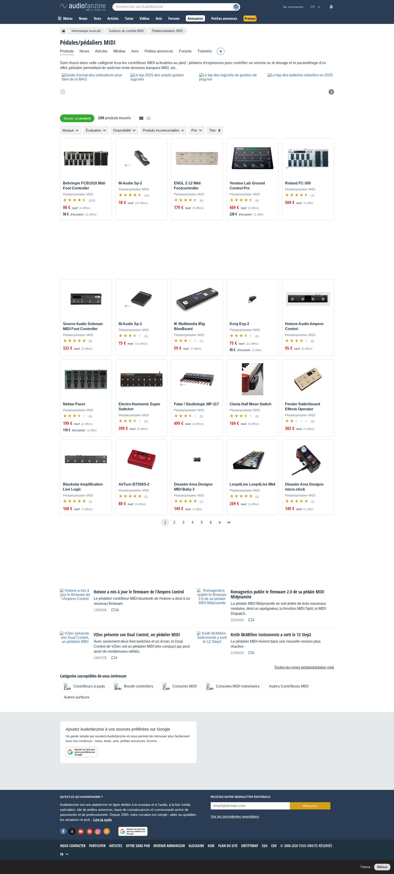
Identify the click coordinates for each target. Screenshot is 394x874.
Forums (185, 51)
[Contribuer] (221, 51)
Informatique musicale (86, 31)
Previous (62, 91)
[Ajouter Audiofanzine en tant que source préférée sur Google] (82, 752)
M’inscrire (310, 806)
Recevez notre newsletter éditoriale (240, 797)
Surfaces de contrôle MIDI (126, 31)
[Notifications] (331, 7)
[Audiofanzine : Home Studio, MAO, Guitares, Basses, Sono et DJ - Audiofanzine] (83, 7)
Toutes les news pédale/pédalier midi (304, 667)
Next (331, 92)
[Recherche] (236, 7)
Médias (119, 51)
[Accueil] (63, 31)
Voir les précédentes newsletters (235, 816)
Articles (101, 51)
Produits (67, 51)
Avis (135, 51)
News (84, 51)
